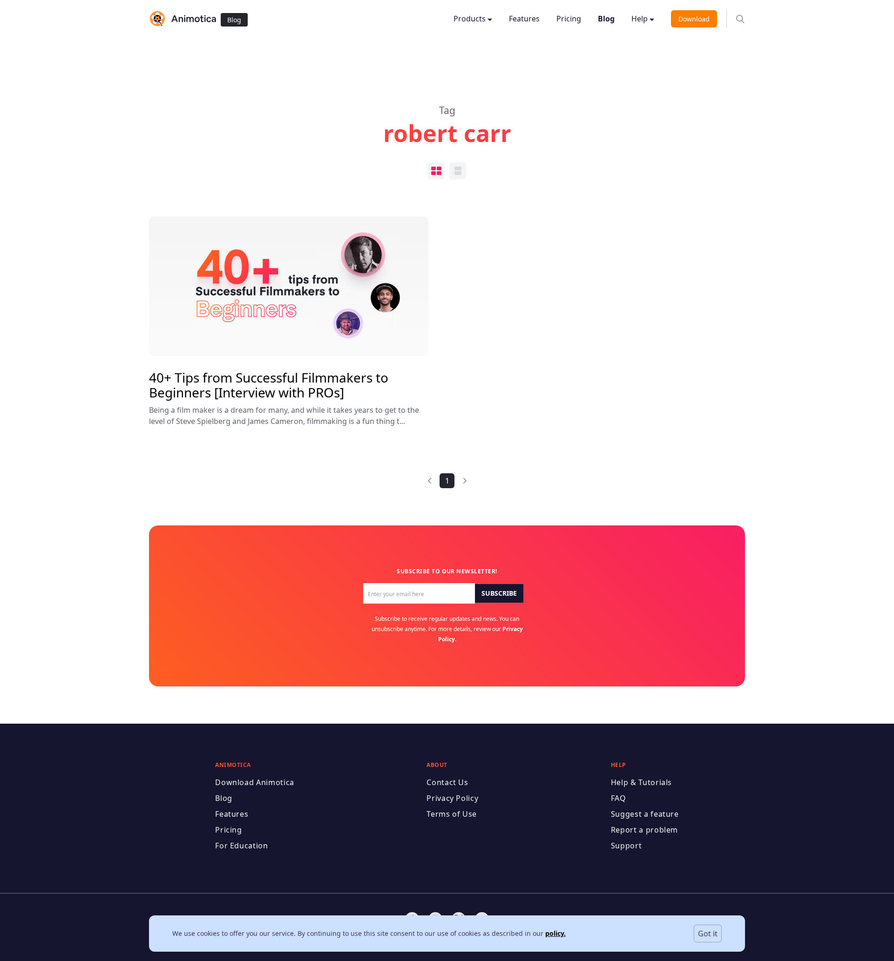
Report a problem (644, 830)
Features (524, 18)
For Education (241, 845)
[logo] (182, 18)
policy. (555, 933)
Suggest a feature (645, 814)
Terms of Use (452, 814)
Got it (708, 933)
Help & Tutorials (641, 782)
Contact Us (447, 782)
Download (694, 18)
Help (639, 18)
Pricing (568, 18)
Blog (234, 19)
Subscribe (499, 593)
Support (626, 845)
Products (470, 18)
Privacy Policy (452, 798)
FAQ (618, 798)
